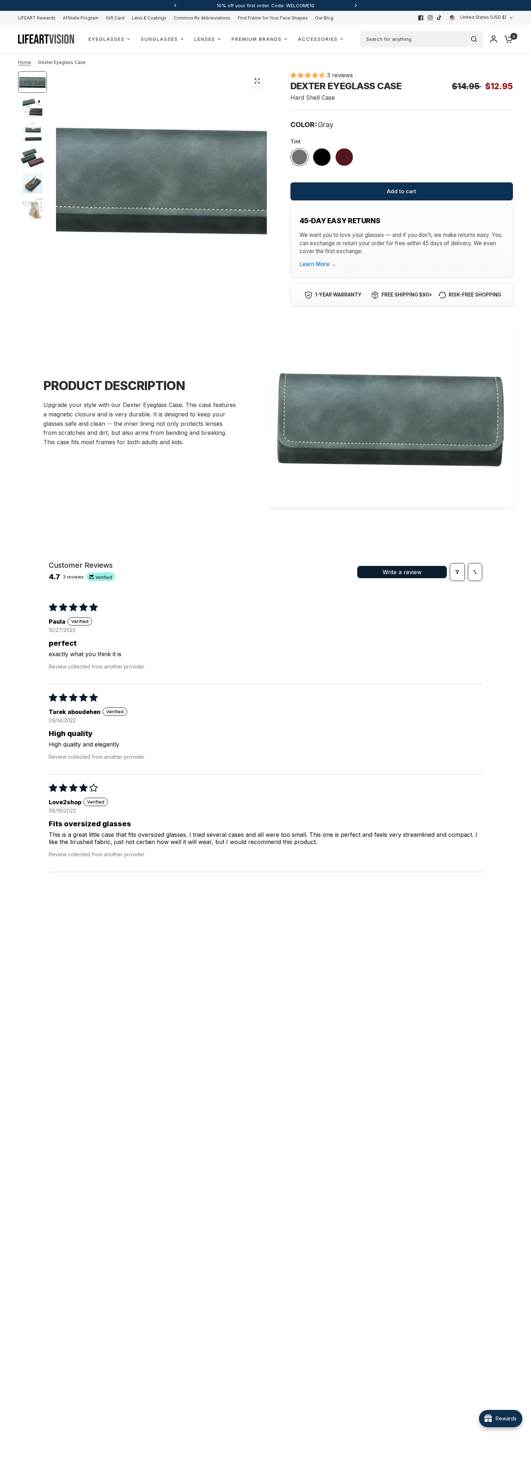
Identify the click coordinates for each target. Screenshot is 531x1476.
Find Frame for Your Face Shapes (273, 18)
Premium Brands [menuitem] (257, 39)
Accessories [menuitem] (318, 39)
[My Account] (494, 39)
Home (24, 62)
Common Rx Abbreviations (202, 18)
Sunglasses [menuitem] (159, 39)
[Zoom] (257, 80)
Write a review (402, 572)
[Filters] (457, 572)
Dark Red (344, 157)
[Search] (474, 39)
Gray (299, 157)
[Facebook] (421, 17)
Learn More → (317, 264)
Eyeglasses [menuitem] (106, 39)
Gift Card (115, 18)
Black (322, 157)
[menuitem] (38, 17)
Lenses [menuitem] (204, 39)
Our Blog (324, 18)
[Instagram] (430, 17)
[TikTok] (439, 17)
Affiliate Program (81, 18)
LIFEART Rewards (37, 18)
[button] (308, 75)
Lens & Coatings (149, 18)
